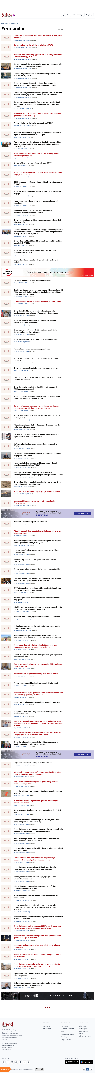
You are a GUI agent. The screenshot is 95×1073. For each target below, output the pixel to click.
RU (91, 1069)
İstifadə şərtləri (83, 1026)
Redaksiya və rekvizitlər (67, 1028)
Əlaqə (62, 1031)
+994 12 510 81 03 (7, 1047)
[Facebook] (8, 1062)
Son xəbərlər (46, 1026)
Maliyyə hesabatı (66, 1039)
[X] (12, 1062)
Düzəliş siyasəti (65, 1037)
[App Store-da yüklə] (72, 1062)
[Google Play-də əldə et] (86, 1062)
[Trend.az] (8, 15)
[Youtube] (16, 1062)
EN (84, 1069)
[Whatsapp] (4, 1062)
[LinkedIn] (24, 1062)
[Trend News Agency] (7, 1024)
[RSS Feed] (28, 1062)
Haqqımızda (64, 1026)
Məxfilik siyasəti (83, 1028)
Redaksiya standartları (67, 1034)
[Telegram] (20, 1062)
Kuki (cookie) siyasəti (85, 1036)
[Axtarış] (63, 15)
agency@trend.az (6, 1049)
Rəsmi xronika (47, 1028)
